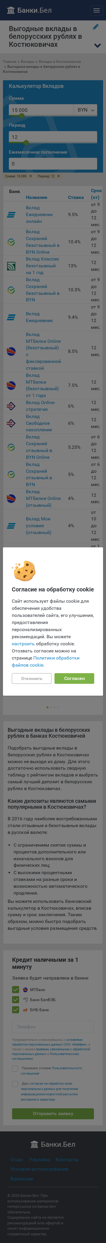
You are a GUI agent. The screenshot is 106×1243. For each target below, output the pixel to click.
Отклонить (31, 678)
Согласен (74, 678)
